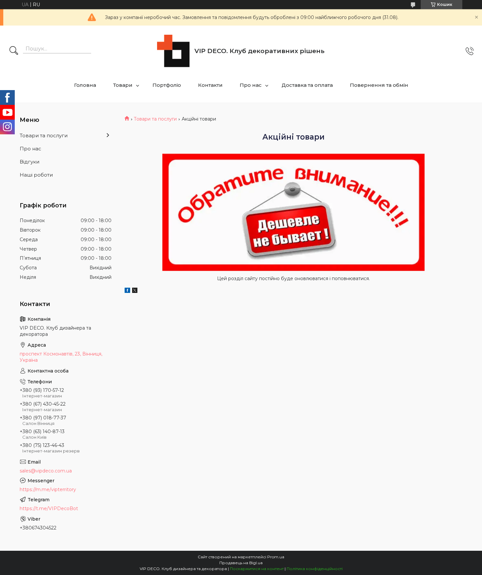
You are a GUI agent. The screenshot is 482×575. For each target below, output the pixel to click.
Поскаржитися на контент (257, 568)
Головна (85, 85)
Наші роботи (36, 175)
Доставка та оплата (307, 85)
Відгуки (29, 162)
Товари (122, 85)
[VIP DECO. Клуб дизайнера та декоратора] (173, 51)
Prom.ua (275, 556)
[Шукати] (14, 51)
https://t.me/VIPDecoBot (49, 508)
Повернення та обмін (379, 85)
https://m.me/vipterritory (48, 489)
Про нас (251, 85)
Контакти (210, 85)
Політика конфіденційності (315, 568)
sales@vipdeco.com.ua (46, 471)
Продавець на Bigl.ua (241, 562)
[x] (134, 291)
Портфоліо (166, 85)
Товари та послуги (155, 119)
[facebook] (127, 291)
